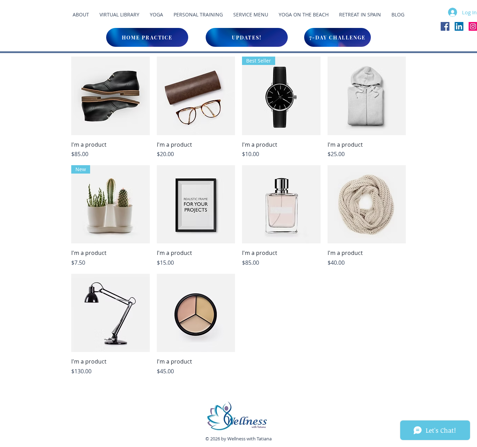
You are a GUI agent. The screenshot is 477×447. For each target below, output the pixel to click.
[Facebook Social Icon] (445, 26)
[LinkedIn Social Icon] (459, 26)
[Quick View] (110, 96)
